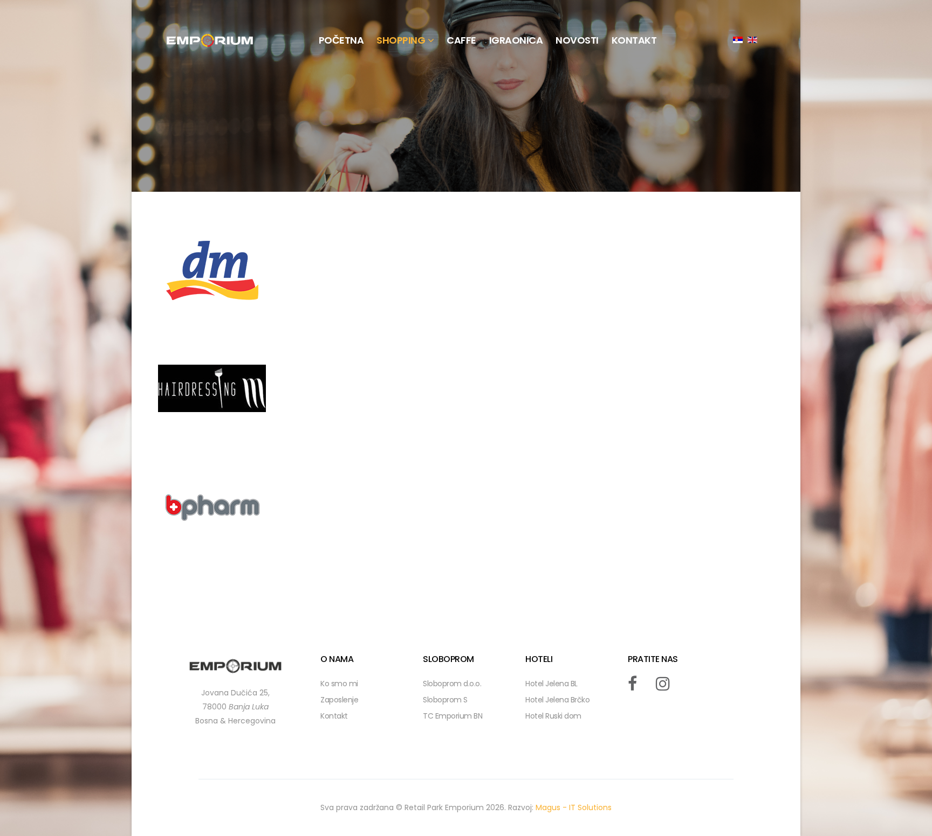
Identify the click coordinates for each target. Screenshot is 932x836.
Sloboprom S (445, 699)
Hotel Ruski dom (553, 715)
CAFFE (461, 40)
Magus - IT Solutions (574, 807)
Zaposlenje (339, 699)
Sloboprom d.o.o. (452, 683)
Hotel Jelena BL (551, 683)
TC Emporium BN (452, 715)
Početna (341, 40)
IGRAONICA (516, 40)
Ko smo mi (339, 683)
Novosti (577, 40)
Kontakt (334, 715)
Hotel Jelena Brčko (557, 699)
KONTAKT (634, 40)
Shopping (400, 40)
